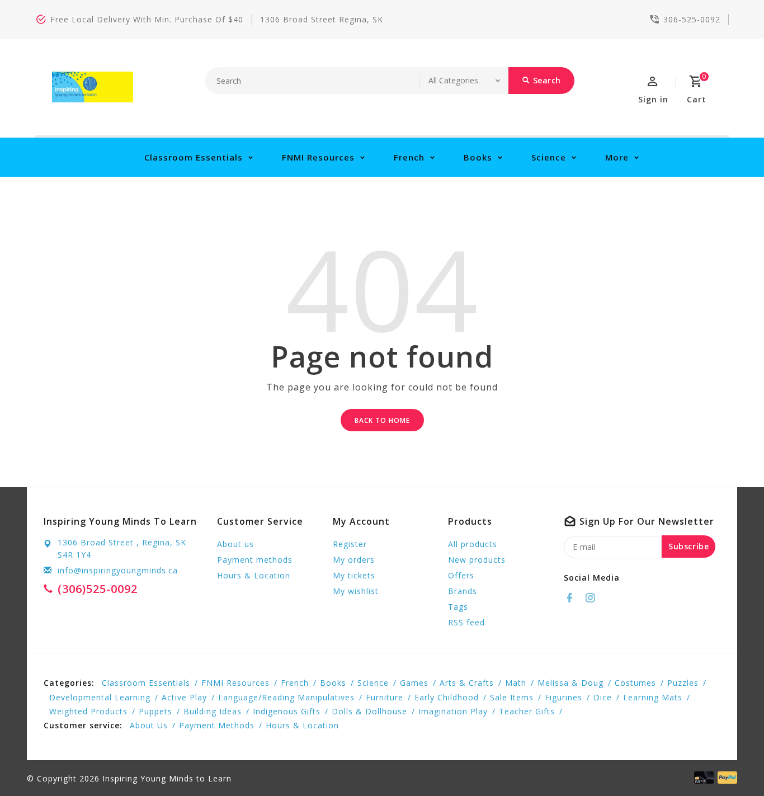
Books (478, 157)
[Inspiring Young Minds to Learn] (92, 87)
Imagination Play (453, 711)
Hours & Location (253, 575)
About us (235, 544)
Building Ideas (212, 711)
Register (350, 544)
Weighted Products (88, 711)
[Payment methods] (725, 777)
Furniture (384, 697)
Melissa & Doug (570, 682)
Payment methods (255, 559)
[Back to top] (730, 762)
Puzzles (683, 682)
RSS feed (466, 622)
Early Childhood (446, 697)
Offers (461, 575)
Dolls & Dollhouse (369, 711)
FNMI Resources (318, 157)
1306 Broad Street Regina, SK (321, 19)
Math (515, 682)
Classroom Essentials (193, 157)
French (409, 157)
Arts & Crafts (467, 682)
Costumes (635, 682)
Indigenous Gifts (286, 711)
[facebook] (573, 598)
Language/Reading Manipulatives (286, 697)
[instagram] (593, 598)
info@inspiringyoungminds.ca (118, 570)
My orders (354, 559)
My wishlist (356, 591)
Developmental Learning (99, 697)
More (617, 157)
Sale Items (512, 697)
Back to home (382, 420)
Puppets (155, 711)
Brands (462, 591)
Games (414, 682)
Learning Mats (652, 697)
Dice (602, 697)
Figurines (563, 697)
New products (477, 559)
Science (548, 157)
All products (472, 544)
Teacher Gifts (527, 711)
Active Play (184, 697)
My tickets (354, 575)
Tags (458, 606)
